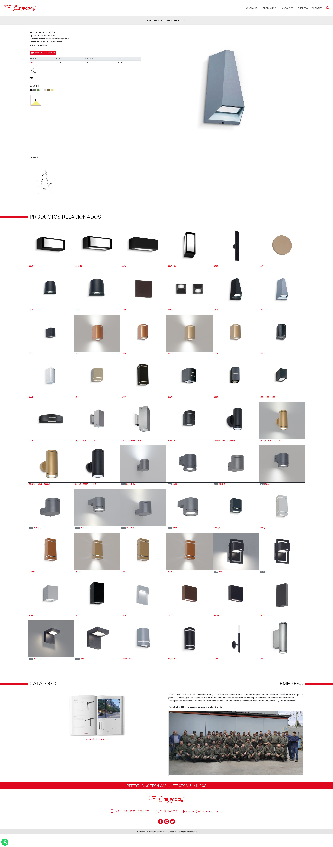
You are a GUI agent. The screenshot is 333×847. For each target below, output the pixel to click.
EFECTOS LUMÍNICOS (189, 785)
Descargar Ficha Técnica (44, 53)
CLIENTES (317, 8)
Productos (159, 20)
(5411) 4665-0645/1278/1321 (131, 811)
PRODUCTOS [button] (269, 8)
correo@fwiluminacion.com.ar (205, 811)
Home (148, 20)
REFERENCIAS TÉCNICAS (147, 785)
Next (299, 88)
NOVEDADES (252, 8)
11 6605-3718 (168, 811)
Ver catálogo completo (96, 739)
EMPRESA (303, 8)
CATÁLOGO (287, 8)
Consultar (51, 245)
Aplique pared (173, 20)
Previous (149, 88)
